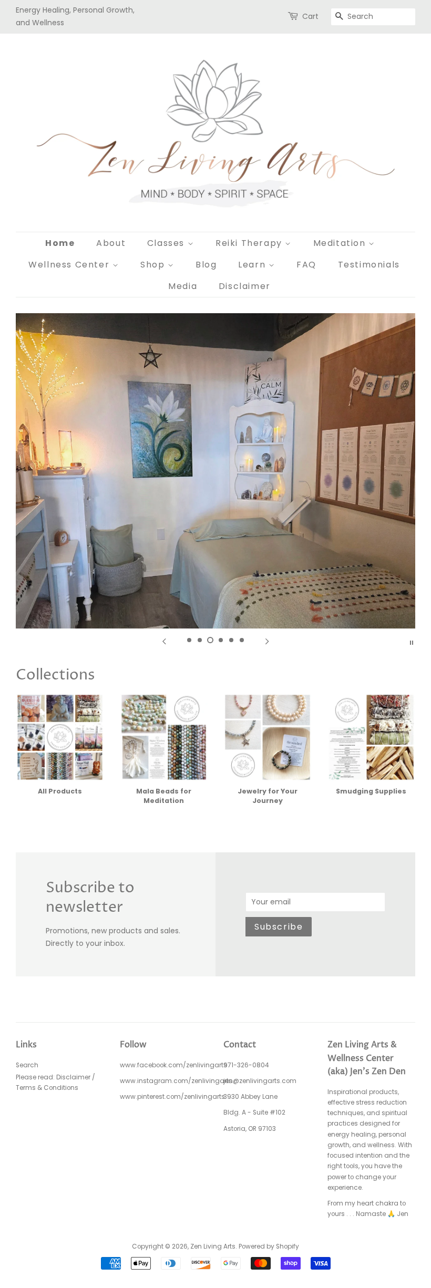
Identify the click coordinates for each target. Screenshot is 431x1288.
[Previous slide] (164, 641)
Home (60, 243)
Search (27, 1065)
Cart (310, 16)
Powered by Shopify (269, 1246)
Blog (206, 265)
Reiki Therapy (250, 243)
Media (182, 286)
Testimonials (369, 265)
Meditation (341, 243)
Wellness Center (70, 265)
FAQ (306, 265)
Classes (167, 243)
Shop (154, 265)
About (111, 243)
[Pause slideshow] (411, 641)
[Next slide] (267, 641)
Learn (253, 265)
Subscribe (278, 927)
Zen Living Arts (212, 1246)
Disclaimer (245, 286)
